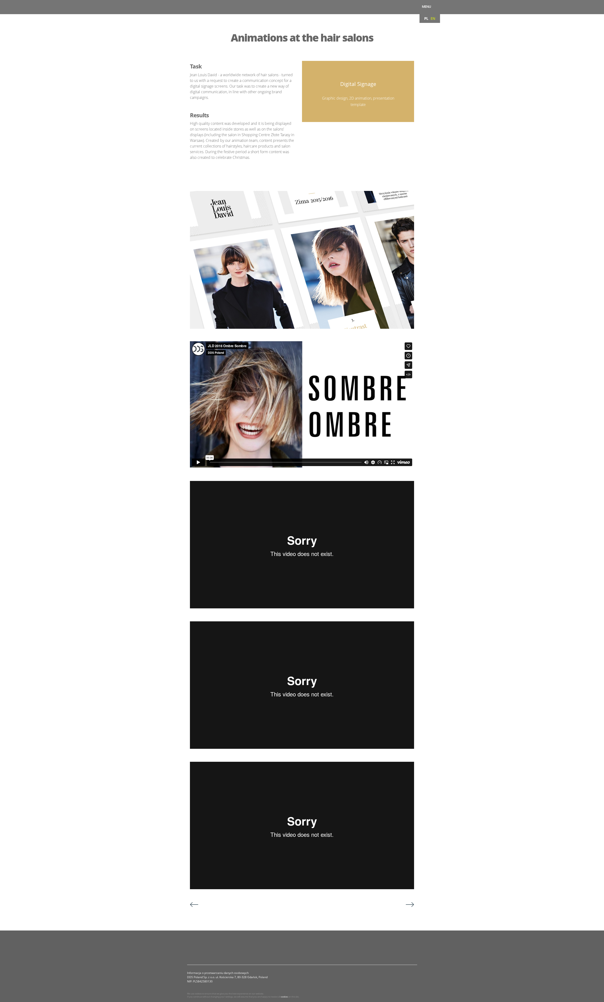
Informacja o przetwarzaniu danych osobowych (218, 973)
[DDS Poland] (170, 7)
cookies (284, 996)
